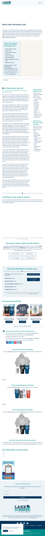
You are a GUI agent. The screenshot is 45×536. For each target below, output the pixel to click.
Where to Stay (8, 50)
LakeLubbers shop (11, 351)
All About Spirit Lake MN (10, 48)
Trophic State (8, 289)
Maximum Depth (9, 286)
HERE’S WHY (31, 334)
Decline (11, 530)
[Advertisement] (22, 14)
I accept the (23, 500)
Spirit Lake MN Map (9, 57)
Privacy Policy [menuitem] (25, 525)
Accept (5, 530)
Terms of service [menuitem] (32, 525)
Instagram (37, 338)
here (27, 238)
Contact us (33, 444)
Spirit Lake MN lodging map (16, 246)
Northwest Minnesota (7, 91)
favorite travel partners (11, 74)
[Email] (27, 523)
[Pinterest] (24, 523)
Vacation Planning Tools (10, 52)
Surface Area (8, 278)
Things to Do (8, 54)
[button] (7, 342)
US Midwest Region (16, 90)
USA (10, 90)
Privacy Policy (25, 500)
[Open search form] (39, 2)
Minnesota (24, 90)
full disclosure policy (33, 517)
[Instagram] (21, 523)
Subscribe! (22, 497)
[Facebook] (17, 523)
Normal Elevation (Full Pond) (11, 283)
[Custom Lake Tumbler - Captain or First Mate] (9, 310)
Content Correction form (33, 293)
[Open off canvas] (41, 2)
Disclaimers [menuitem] (39, 525)
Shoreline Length (9, 281)
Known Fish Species (9, 55)
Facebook (30, 338)
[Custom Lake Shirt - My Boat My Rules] (22, 310)
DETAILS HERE (34, 333)
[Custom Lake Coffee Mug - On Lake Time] (36, 310)
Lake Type (7, 274)
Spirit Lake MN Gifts (9, 62)
